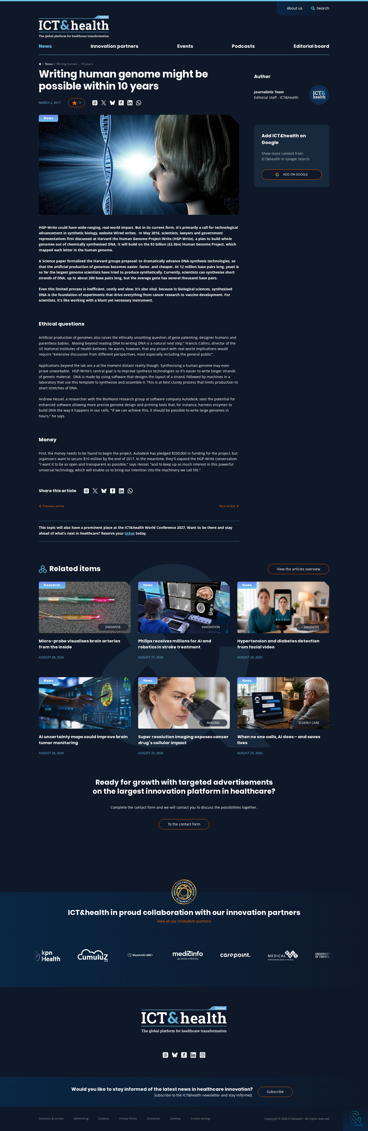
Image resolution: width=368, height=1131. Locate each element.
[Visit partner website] (69, 955)
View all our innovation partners (184, 921)
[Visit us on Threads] (165, 1055)
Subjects (103, 1118)
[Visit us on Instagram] (202, 1055)
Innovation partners (114, 46)
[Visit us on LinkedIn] (193, 1055)
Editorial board (311, 46)
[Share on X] (103, 102)
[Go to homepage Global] (74, 27)
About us (294, 8)
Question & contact (51, 1118)
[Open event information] (355, 1118)
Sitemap (175, 1118)
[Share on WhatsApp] (138, 102)
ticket (130, 533)
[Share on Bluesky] (112, 102)
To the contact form (184, 824)
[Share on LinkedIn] (129, 102)
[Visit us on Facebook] (184, 1055)
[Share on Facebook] (121, 102)
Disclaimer (153, 1118)
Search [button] (323, 8)
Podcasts (243, 46)
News (45, 46)
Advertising (81, 1118)
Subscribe (275, 1091)
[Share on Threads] (94, 102)
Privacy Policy (128, 1118)
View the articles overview (298, 569)
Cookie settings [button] (201, 1118)
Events (185, 46)
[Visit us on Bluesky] (174, 1055)
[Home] (40, 64)
